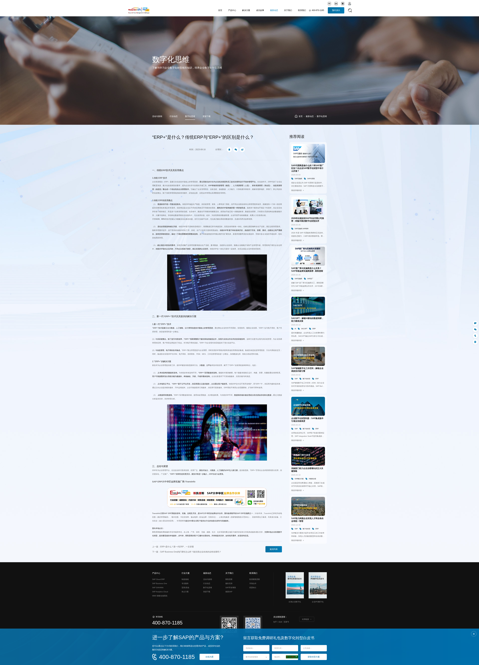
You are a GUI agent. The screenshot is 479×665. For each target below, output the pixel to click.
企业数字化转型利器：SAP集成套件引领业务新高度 (307, 419)
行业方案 (186, 573)
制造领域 (185, 579)
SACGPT (304, 329)
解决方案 (246, 10)
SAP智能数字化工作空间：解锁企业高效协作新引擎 (307, 369)
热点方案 (185, 592)
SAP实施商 (298, 179)
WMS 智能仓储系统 (159, 596)
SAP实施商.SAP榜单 (301, 229)
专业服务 (185, 583)
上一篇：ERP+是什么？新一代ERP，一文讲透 (173, 547)
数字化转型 (306, 379)
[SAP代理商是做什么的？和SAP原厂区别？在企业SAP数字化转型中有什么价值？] (308, 153)
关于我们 (288, 10)
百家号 (286, 622)
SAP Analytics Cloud (160, 592)
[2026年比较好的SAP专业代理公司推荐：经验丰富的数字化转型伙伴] (308, 206)
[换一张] (292, 657)
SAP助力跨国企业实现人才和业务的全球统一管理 (307, 519)
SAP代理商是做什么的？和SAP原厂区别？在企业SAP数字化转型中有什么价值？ (307, 168)
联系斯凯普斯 (254, 579)
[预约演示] (475, 341)
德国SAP (228, 592)
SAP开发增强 (230, 588)
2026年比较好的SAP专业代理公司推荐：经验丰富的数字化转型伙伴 (307, 219)
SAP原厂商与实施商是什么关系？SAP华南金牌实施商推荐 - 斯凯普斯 (307, 269)
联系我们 (302, 10)
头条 (280, 622)
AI (295, 329)
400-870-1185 (318, 10)
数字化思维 (190, 116)
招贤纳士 (252, 588)
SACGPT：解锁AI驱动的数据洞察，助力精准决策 (307, 319)
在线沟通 (209, 657)
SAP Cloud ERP (158, 579)
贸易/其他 (185, 588)
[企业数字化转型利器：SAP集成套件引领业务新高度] (308, 406)
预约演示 (336, 10)
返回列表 (274, 549)
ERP (314, 329)
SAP (296, 379)
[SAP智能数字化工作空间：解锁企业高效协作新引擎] (308, 356)
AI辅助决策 (312, 479)
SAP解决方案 (299, 479)
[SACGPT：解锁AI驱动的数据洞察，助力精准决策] (308, 306)
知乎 (275, 622)
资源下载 (207, 116)
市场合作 (252, 583)
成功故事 (260, 10)
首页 (220, 10)
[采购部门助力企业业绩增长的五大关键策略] (308, 456)
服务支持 (228, 583)
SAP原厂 (310, 279)
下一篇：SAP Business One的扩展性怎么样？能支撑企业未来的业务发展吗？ (186, 552)
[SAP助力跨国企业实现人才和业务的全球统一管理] (308, 506)
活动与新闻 (157, 116)
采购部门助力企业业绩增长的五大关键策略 (307, 469)
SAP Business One (159, 583)
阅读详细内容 (296, 190)
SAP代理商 (311, 179)
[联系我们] (475, 323)
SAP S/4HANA (157, 588)
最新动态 (274, 10)
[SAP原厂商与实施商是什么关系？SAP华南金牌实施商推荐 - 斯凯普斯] (308, 256)
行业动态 (174, 116)
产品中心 (232, 10)
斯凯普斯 (228, 579)
